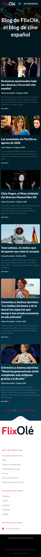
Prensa (5, 473)
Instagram (6, 509)
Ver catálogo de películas (12, 455)
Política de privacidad (11, 469)
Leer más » (5, 108)
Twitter (5, 501)
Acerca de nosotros (10, 478)
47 (25, 410)
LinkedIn (5, 514)
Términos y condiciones (11, 464)
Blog (4, 460)
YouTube (5, 496)
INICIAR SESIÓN (31, 4)
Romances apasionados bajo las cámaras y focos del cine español (19, 84)
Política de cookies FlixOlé (13, 482)
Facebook (6, 505)
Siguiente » (32, 410)
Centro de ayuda (12, 528)
